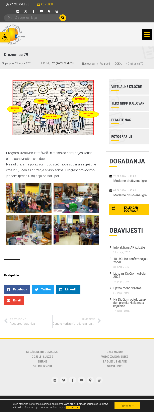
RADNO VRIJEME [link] (19, 4)
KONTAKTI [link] (47, 4)
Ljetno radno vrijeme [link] (127, 288)
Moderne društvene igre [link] (130, 181)
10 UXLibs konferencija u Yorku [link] (130, 260)
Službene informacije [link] (42, 352)
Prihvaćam (127, 405)
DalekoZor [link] (115, 352)
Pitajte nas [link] (121, 120)
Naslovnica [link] (88, 63)
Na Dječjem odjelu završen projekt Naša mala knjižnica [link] (129, 303)
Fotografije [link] (121, 136)
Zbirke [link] (42, 361)
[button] (147, 34)
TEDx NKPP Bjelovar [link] (127, 103)
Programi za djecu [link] (62, 63)
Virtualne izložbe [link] (126, 87)
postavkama (73, 407)
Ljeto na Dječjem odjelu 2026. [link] (129, 275)
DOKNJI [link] (45, 63)
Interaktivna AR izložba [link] (129, 247)
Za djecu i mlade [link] (115, 361)
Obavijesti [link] (115, 366)
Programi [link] (104, 63)
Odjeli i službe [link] (42, 357)
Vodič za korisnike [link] (114, 357)
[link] (5, 37)
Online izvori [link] (42, 366)
